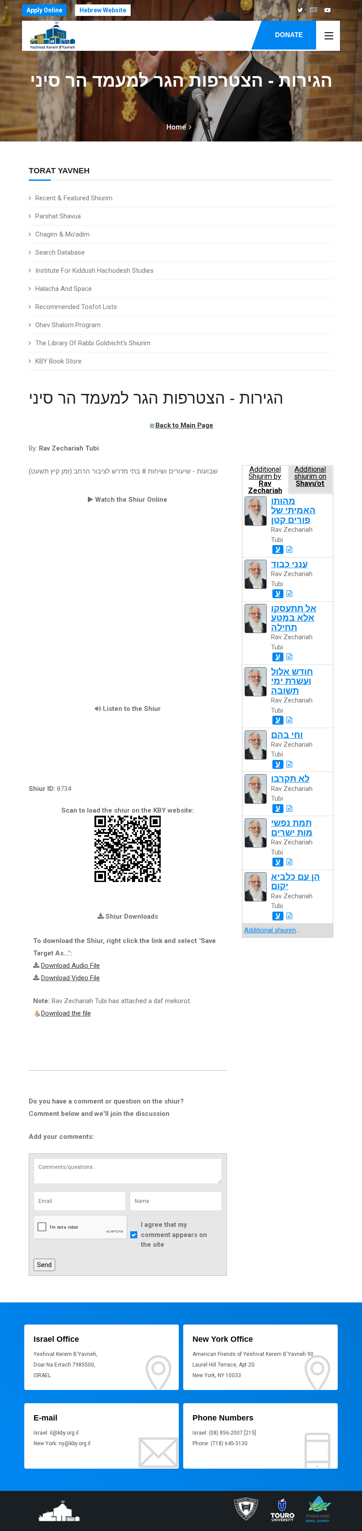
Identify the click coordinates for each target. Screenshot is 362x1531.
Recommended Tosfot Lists (76, 307)
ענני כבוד (289, 564)
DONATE (289, 34)
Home (176, 127)
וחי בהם (287, 735)
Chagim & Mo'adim (62, 234)
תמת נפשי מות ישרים (292, 827)
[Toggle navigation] (328, 36)
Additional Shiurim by (265, 479)
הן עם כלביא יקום (295, 881)
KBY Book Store (58, 361)
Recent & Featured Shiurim (74, 198)
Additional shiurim (270, 930)
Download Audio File (70, 966)
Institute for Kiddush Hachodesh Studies (94, 271)
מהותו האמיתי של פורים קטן (293, 510)
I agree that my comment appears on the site (174, 1234)
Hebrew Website (102, 10)
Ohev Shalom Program (68, 325)
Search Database (60, 252)
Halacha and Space (63, 289)
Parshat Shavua (58, 216)
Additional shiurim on (310, 477)
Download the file (66, 1013)
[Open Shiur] (289, 550)
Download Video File (70, 978)
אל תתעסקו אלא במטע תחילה (294, 618)
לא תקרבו (290, 779)
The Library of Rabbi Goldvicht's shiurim (93, 343)
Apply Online (44, 10)
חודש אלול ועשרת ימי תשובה (292, 681)
